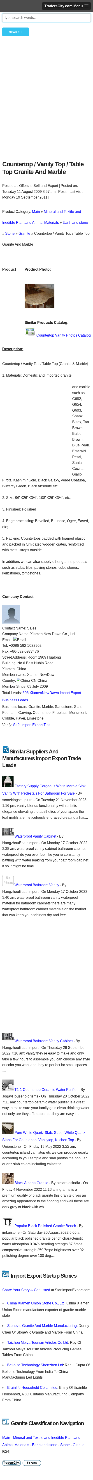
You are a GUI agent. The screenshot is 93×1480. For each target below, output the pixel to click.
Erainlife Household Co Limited (32, 1387)
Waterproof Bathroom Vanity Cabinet (43, 1041)
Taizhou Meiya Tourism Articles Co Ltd (37, 1342)
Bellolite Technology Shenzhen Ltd (35, 1365)
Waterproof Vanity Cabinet (35, 836)
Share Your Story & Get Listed (26, 1290)
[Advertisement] (46, 106)
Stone (65, 1445)
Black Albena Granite (31, 1183)
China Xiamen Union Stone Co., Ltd (36, 1303)
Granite (78, 1445)
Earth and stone (44, 1445)
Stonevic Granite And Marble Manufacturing (42, 1326)
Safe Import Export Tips (31, 725)
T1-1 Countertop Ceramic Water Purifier (46, 1090)
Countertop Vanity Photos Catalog (63, 335)
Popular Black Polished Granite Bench (45, 1226)
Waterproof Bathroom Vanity (36, 885)
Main (6, 1438)
